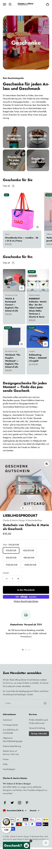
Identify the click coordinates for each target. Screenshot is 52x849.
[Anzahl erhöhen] (18, 579)
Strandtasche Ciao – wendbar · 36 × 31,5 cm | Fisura (21, 239)
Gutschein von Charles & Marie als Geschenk (26, 527)
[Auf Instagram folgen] (20, 803)
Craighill (32, 351)
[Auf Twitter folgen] (12, 803)
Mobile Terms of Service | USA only (11, 753)
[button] (16, 845)
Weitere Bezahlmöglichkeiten (26, 601)
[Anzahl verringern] (6, 579)
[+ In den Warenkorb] (37, 226)
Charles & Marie (34, 295)
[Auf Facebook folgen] (5, 803)
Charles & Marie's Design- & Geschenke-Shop (22, 520)
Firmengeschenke (10, 724)
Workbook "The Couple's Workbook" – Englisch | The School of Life (12, 360)
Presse (6, 759)
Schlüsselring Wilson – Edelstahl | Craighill (38, 357)
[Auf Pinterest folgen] (27, 803)
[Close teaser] (30, 840)
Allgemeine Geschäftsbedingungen (13, 740)
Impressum (7, 719)
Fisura (7, 234)
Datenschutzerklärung (12, 746)
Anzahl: (6, 572)
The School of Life (11, 295)
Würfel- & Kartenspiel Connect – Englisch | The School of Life (11, 304)
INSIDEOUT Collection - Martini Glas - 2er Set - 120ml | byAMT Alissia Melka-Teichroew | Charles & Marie (38, 307)
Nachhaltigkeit (9, 769)
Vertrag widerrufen (39, 733)
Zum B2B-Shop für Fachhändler (10, 731)
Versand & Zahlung (37, 728)
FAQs (5, 764)
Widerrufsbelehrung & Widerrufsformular (38, 721)
